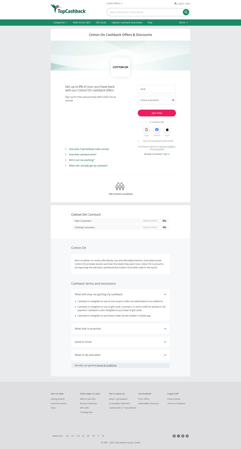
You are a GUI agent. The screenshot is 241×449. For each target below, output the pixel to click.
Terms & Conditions (176, 403)
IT (98, 435)
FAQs (53, 407)
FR (93, 435)
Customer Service (59, 403)
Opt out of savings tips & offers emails (158, 141)
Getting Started (57, 399)
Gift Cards (101, 22)
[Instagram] (187, 436)
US (72, 435)
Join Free (157, 113)
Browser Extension (88, 403)
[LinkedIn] (182, 436)
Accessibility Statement (119, 403)
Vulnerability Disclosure (148, 403)
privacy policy (158, 149)
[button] (114, 3)
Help (149, 22)
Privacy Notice (173, 399)
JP (83, 435)
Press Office (143, 399)
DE (88, 435)
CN (78, 435)
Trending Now (86, 412)
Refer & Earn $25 (82, 22)
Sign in (166, 154)
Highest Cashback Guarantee (127, 22)
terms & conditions (167, 146)
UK (67, 435)
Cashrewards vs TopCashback (122, 407)
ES (103, 435)
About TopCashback (118, 399)
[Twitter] (178, 436)
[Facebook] (174, 436)
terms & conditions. (107, 365)
